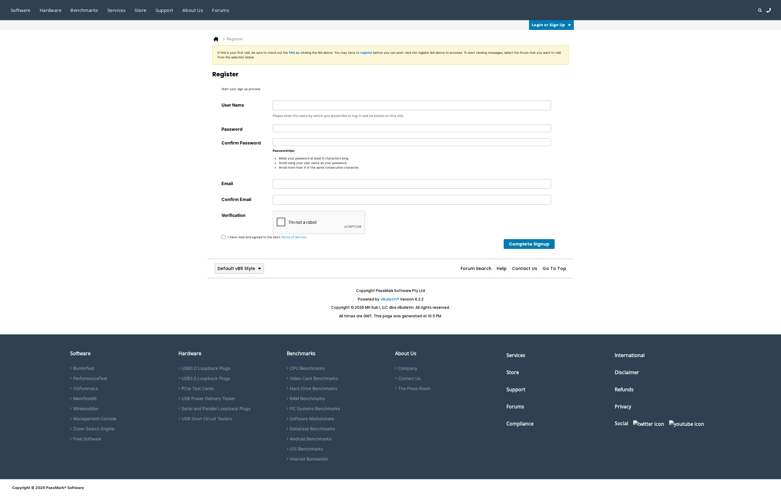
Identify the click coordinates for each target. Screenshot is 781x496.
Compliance (520, 423)
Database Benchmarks (312, 428)
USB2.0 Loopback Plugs (206, 378)
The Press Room (414, 388)
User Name (232, 105)
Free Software (87, 438)
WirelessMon (85, 408)
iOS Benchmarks (306, 448)
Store (512, 372)
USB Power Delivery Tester (208, 398)
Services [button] (116, 10)
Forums (220, 10)
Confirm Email (236, 199)
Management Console (95, 418)
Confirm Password (241, 142)
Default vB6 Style (236, 268)
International (630, 355)
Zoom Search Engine (93, 428)
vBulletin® (389, 299)
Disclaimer (627, 372)
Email (227, 183)
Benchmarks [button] (84, 10)
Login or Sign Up (548, 24)
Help (502, 268)
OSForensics (85, 388)
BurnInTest (83, 368)
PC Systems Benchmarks (315, 408)
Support (164, 10)
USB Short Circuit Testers (207, 418)
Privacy (623, 406)
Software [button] (21, 10)
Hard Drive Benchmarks (313, 388)
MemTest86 (85, 398)
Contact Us (524, 268)
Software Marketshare (312, 418)
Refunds (624, 389)
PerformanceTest (90, 378)
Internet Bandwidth (309, 458)
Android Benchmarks (310, 438)
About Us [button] (192, 10)
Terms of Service (293, 237)
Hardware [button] (51, 10)
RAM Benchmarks (307, 398)
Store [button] (140, 10)
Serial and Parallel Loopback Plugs (216, 408)
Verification (233, 215)
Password (232, 129)
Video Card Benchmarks (314, 378)
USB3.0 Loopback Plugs (206, 368)
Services (515, 355)
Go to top (554, 268)
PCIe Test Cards (198, 388)
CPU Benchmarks (307, 368)
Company (407, 368)
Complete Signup (529, 244)
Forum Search (476, 268)
